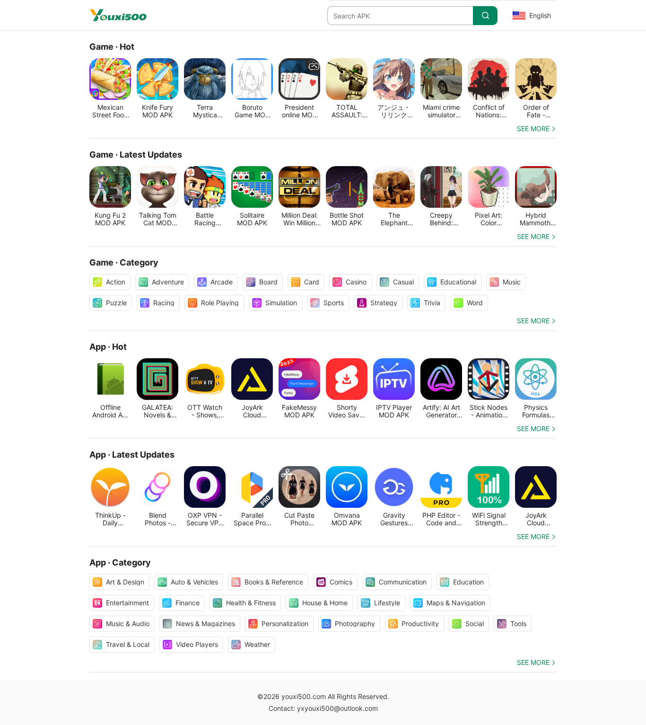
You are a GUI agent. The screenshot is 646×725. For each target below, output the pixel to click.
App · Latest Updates (132, 455)
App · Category (120, 562)
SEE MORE (533, 128)
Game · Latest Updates (135, 154)
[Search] (485, 15)
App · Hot (108, 347)
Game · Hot (111, 47)
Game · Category (123, 262)
